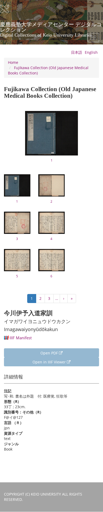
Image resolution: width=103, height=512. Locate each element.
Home (13, 62)
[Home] (8, 9)
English (91, 52)
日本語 (76, 52)
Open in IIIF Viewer (49, 361)
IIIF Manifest (21, 337)
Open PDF (49, 352)
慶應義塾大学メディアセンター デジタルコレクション (51, 26)
